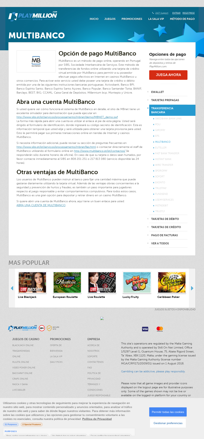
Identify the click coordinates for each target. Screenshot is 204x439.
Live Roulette (96, 297)
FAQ (89, 367)
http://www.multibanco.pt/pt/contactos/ (99, 150)
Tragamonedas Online (21, 354)
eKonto (160, 182)
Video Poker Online (23, 367)
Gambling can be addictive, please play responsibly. (153, 371)
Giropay (160, 130)
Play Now (32, 282)
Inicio (94, 18)
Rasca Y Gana (20, 384)
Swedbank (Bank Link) (168, 118)
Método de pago (182, 18)
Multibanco (163, 141)
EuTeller (161, 147)
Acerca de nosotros (93, 348)
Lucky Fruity (131, 297)
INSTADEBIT (161, 205)
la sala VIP (156, 18)
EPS (157, 136)
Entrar (176, 13)
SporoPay (161, 170)
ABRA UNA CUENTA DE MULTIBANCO (41, 205)
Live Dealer (18, 390)
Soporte (92, 356)
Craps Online (20, 379)
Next (192, 287)
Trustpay (161, 188)
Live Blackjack (27, 297)
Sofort (160, 176)
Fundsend (161, 194)
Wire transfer (164, 165)
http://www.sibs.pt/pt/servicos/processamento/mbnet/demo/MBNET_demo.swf (67, 117)
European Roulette (65, 297)
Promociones (132, 18)
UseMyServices (164, 199)
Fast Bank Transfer (167, 153)
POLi (157, 124)
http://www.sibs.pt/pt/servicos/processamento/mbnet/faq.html (56, 146)
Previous (12, 287)
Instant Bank (163, 159)
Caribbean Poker (168, 297)
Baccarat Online (22, 373)
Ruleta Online (20, 362)
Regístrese (188, 13)
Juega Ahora (168, 75)
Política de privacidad (94, 376)
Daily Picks (56, 362)
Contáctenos (95, 362)
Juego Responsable (98, 395)
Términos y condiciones (95, 387)
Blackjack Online (22, 345)
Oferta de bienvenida (56, 348)
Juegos (110, 18)
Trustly (160, 211)
